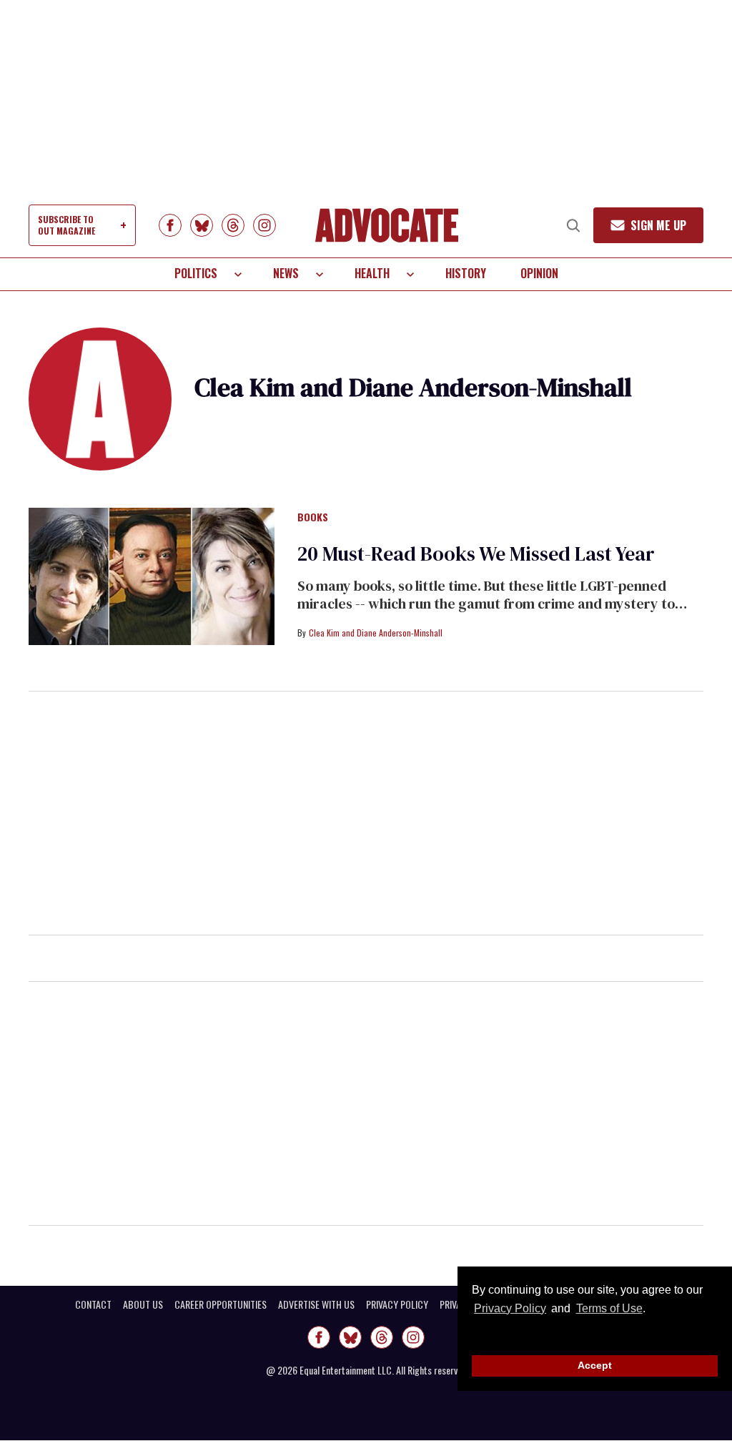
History (465, 273)
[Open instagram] (264, 225)
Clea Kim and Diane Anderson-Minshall (375, 632)
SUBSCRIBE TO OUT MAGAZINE (66, 225)
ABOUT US (143, 1304)
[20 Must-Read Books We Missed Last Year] (151, 576)
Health (372, 273)
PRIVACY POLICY (397, 1304)
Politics (195, 273)
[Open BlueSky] (201, 225)
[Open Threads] (233, 225)
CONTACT (93, 1304)
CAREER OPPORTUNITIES (220, 1304)
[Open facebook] (170, 225)
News (286, 273)
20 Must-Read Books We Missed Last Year (476, 553)
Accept (595, 1365)
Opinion (539, 273)
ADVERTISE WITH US (316, 1304)
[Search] (573, 225)
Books (312, 517)
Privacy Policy (510, 1308)
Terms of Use (609, 1308)
